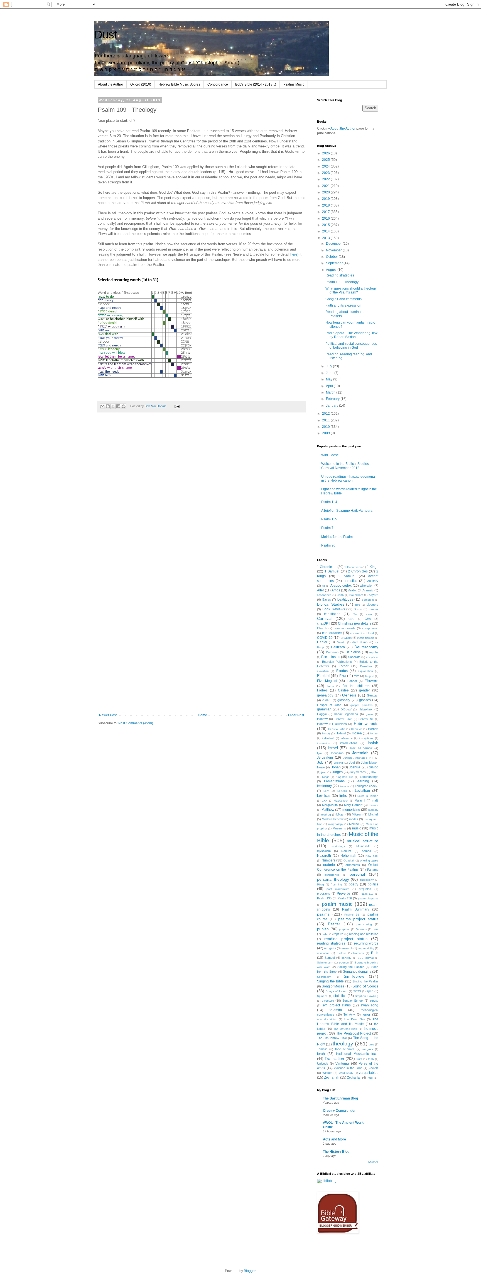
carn (369, 614)
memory (373, 809)
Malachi (360, 800)
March (331, 392)
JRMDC (373, 767)
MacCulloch (341, 800)
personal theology (333, 879)
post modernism (338, 888)
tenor (366, 1014)
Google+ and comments (343, 299)
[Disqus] (201, 494)
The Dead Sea (354, 1019)
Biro (357, 604)
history (326, 733)
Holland (341, 733)
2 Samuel (346, 576)
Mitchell (373, 814)
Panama (372, 869)
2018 (326, 205)
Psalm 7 (327, 528)
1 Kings (372, 567)
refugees (330, 948)
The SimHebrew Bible (332, 1038)
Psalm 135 (324, 898)
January (332, 405)
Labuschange (369, 776)
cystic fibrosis (365, 637)
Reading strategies (339, 275)
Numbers (328, 860)
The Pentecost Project (353, 1033)
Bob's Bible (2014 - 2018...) (255, 84)
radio (325, 934)
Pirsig (320, 884)
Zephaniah (354, 1077)
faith (356, 676)
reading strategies (331, 943)
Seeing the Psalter (350, 967)
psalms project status (358, 919)
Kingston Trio (345, 776)
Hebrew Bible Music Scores (179, 84)
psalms (323, 914)
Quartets (361, 929)
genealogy (325, 695)
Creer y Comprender (339, 1111)
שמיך (370, 1077)
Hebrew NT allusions (332, 723)
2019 (326, 199)
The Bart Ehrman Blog (340, 1098)
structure (328, 1000)
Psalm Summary (355, 909)
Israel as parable (361, 748)
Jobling (338, 762)
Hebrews (356, 728)
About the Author (110, 84)
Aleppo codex (341, 586)
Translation (334, 1058)
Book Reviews (333, 609)
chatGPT (323, 623)
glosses (365, 700)
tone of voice (345, 1049)
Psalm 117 (367, 893)
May (329, 379)
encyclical (372, 657)
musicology (338, 846)
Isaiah (373, 743)
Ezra (342, 676)
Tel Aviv (349, 1014)
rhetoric (341, 953)
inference (347, 738)
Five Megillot (327, 681)
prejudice (365, 888)
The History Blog (336, 1152)
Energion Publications (337, 661)
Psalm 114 (329, 502)
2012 (326, 414)
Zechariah (331, 1077)
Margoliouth (330, 805)
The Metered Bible (345, 1028)
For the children (356, 686)
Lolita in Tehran (367, 795)
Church (322, 628)
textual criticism (327, 1019)
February (333, 399)
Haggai (322, 714)
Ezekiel (323, 675)
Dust (105, 34)
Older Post (296, 715)
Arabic (352, 590)
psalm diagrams (368, 898)
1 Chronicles (326, 567)
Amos (336, 590)
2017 (326, 212)
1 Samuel (332, 571)
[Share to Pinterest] (123, 406)
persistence (332, 874)
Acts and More (334, 1139)
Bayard (373, 594)
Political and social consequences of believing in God (351, 345)
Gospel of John (329, 705)
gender (364, 690)
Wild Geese (330, 455)
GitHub (326, 700)
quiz (375, 929)
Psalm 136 (345, 898)
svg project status (336, 1005)
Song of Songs (365, 986)
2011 (326, 420)
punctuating (364, 924)
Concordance (217, 84)
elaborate (354, 657)
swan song (369, 1005)
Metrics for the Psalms (337, 537)
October (332, 257)
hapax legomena (346, 714)
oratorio (329, 865)
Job (320, 762)
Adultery (372, 580)
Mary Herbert (353, 805)
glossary (343, 700)
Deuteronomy (366, 647)
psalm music (337, 904)
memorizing (351, 810)
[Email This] (102, 406)
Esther (344, 666)
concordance (332, 633)
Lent (326, 790)
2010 (326, 427)
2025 (326, 160)
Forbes (322, 690)
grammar (324, 709)
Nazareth (324, 856)
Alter (320, 590)
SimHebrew (354, 976)
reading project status (345, 938)
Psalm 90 (328, 545)
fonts (330, 686)
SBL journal (365, 957)
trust (359, 1058)
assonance (324, 594)
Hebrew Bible (343, 718)
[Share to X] (113, 406)
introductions (348, 743)
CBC (351, 618)
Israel (333, 748)
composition (370, 628)
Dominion (332, 652)
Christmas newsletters (354, 623)
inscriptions (366, 738)
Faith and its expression (343, 305)
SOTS (357, 991)
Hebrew (322, 718)
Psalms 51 (351, 914)
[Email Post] (176, 406)
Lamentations (334, 781)
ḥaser (369, 714)
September (334, 263)
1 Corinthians (352, 567)
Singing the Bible (330, 981)
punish (323, 929)
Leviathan (362, 791)
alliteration (366, 585)
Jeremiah (360, 753)
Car (355, 614)
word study (346, 1072)
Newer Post (108, 715)
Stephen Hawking (366, 995)
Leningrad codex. (366, 786)
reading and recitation (363, 934)
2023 (326, 173)
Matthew (328, 810)
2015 (326, 225)
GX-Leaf (346, 709)
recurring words (366, 943)
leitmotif (345, 786)
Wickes (327, 1072)
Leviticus (323, 796)
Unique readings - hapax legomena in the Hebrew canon (348, 478)
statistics (339, 996)
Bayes (326, 599)
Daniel (322, 642)
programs (323, 893)
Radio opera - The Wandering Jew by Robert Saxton (351, 335)
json (324, 772)
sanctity (346, 957)
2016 (326, 218)
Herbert (373, 728)
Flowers (371, 680)
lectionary (324, 786)
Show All (373, 1162)
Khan (374, 772)
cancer (373, 609)
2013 (326, 238)
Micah (340, 814)
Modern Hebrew (332, 819)
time (371, 1044)
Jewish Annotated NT (358, 757)
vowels (373, 1068)
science (344, 962)
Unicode (322, 1063)
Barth (340, 594)
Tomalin (322, 1049)
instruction (323, 743)
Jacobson (336, 753)
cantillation (332, 614)
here (293, 254)
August (331, 270)
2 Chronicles (358, 571)
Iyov (319, 753)
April (330, 386)
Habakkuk (365, 709)
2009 (326, 433)
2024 (326, 166)
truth (371, 1058)
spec (370, 991)
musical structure (362, 841)
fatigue (369, 676)
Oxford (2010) (140, 84)
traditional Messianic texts (357, 1054)
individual (328, 738)
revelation (323, 953)
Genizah (372, 695)
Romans (358, 953)
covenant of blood (362, 633)
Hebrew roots (366, 723)
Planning (336, 884)
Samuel (330, 957)
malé (375, 800)
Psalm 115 (329, 519)
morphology (335, 824)
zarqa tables (368, 1073)
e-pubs (373, 652)
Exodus (342, 671)
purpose (344, 929)
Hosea (357, 733)
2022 (326, 179)
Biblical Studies (330, 604)
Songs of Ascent (336, 991)
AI (323, 585)
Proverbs (343, 893)
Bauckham (356, 594)
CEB (368, 618)
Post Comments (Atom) (135, 723)
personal (357, 874)
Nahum (346, 851)
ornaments (352, 864)
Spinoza (322, 995)
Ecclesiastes (330, 657)
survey (374, 1000)
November (334, 250)
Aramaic (368, 590)
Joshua (354, 767)
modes (353, 819)
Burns (358, 609)
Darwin (341, 642)
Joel (352, 762)
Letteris (342, 790)
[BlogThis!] (108, 406)
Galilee (343, 690)
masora (373, 805)
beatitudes (345, 599)
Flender (352, 681)
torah (321, 1054)
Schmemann (325, 962)
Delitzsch (338, 647)
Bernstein (368, 599)
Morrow (354, 824)
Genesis (349, 695)
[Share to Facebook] (118, 406)
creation (346, 637)
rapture (338, 934)
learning (363, 781)
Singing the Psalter (365, 981)
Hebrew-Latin (336, 728)
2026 (326, 153)
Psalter (334, 924)
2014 (326, 231)
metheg (326, 814)
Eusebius (366, 666)
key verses (358, 772)
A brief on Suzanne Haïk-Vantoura (346, 511)
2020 (326, 192)
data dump (359, 642)
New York (371, 855)
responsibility (366, 948)
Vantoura (342, 1063)
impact (374, 733)
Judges (337, 772)
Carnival (324, 618)
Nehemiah (348, 856)
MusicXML (363, 846)
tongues (367, 1049)
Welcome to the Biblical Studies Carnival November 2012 (345, 466)
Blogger (250, 1271)
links (343, 795)
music (356, 828)
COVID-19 (325, 638)
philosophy (367, 879)
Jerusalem (325, 757)
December (334, 244)
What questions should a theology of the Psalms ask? (351, 290)
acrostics (350, 581)
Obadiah (349, 860)
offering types (369, 860)
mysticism (324, 851)
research (347, 948)
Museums (339, 828)
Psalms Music (293, 84)
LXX (324, 800)
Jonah (336, 767)
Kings (325, 776)
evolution (323, 671)
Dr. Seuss (352, 652)
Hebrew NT (366, 718)
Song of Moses (333, 986)
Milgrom (357, 814)
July (329, 366)
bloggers (372, 604)
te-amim (336, 1010)
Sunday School (352, 1000)
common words (344, 628)
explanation (365, 671)
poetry (353, 884)
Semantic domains (357, 972)
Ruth (374, 953)
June (330, 373)
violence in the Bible (348, 1068)
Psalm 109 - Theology (342, 282)
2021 (326, 186)
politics (373, 884)
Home (202, 715)
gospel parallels (361, 705)
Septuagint (324, 976)
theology (343, 1044)
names (366, 851)
